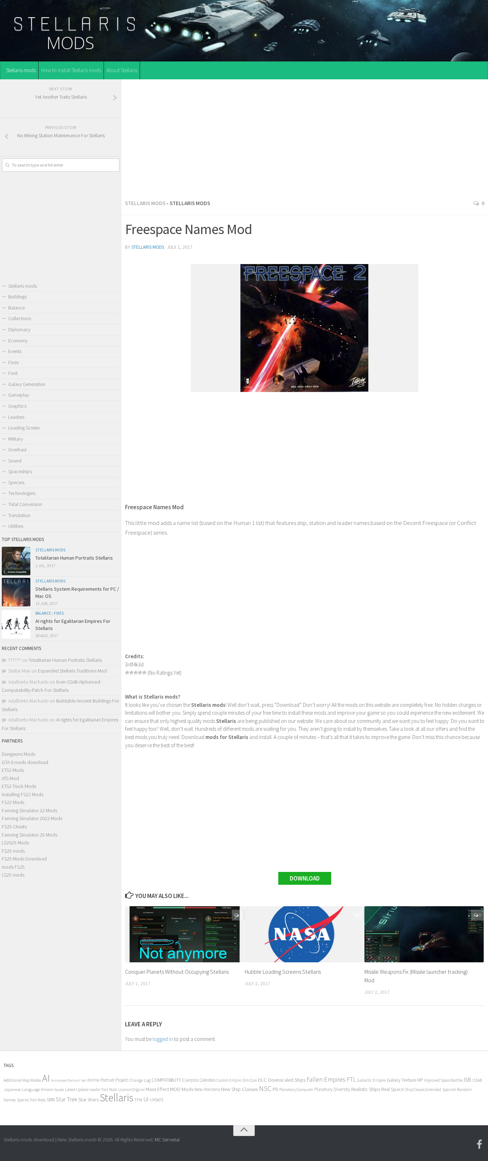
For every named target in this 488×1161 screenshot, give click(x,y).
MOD (175, 1089)
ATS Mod (10, 778)
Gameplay (18, 395)
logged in (163, 1039)
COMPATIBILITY (166, 1080)
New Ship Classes (239, 1089)
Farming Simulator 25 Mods (29, 835)
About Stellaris (121, 70)
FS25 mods (13, 851)
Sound (14, 460)
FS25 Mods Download (24, 858)
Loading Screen (24, 428)
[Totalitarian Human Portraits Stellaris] (16, 561)
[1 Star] (127, 672)
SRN (51, 1100)
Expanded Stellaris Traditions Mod (72, 671)
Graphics (17, 406)
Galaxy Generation (26, 384)
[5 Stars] (144, 672)
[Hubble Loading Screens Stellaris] (304, 934)
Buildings (17, 296)
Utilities (15, 526)
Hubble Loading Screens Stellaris (283, 971)
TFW (138, 1099)
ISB (467, 1079)
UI (146, 1099)
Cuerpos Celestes (198, 1080)
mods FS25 (13, 867)
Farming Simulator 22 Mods (29, 810)
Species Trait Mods (31, 1099)
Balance (16, 307)
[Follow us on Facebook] (479, 1145)
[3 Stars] (136, 672)
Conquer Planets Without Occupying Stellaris (177, 971)
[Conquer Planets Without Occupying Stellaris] (184, 934)
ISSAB (477, 1080)
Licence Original (131, 1089)
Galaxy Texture (401, 1080)
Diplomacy (19, 329)
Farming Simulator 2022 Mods (32, 818)
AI (46, 1078)
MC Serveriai (167, 1139)
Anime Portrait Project (107, 1080)
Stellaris (116, 1097)
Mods (187, 1089)
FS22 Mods (13, 802)
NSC (265, 1088)
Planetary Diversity (332, 1089)
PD (275, 1089)
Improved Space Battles (443, 1080)
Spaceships (20, 471)
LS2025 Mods (15, 842)
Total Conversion (25, 504)
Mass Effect (157, 1089)
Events (14, 351)
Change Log (139, 1080)
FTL (351, 1079)
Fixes (13, 362)
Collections (19, 318)
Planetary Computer (296, 1089)
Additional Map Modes (22, 1080)
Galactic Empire (371, 1080)
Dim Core (249, 1080)
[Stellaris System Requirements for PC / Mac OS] (16, 592)
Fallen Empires (326, 1079)
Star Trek (66, 1099)
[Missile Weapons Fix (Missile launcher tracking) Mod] (424, 934)
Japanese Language (22, 1089)
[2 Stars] (131, 672)
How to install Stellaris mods (71, 70)
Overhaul (17, 449)
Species (16, 482)
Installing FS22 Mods (22, 794)
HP (420, 1080)
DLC (262, 1080)
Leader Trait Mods (103, 1089)
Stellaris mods (21, 70)
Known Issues (52, 1089)
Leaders (16, 417)
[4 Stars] (140, 672)
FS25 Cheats (14, 826)
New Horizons (207, 1089)
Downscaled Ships (286, 1080)
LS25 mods (13, 875)
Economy (18, 340)
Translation (19, 515)
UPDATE (157, 1099)
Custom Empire (228, 1080)
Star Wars (88, 1099)
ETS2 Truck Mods (19, 786)
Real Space (392, 1089)
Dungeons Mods (18, 754)
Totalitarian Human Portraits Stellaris (74, 558)
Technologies (21, 493)
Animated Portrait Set (68, 1080)
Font (13, 373)
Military (15, 439)
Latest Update (77, 1089)
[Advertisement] (304, 137)
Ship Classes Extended (423, 1089)
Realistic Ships (365, 1089)
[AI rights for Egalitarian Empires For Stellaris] (16, 624)
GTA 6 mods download (25, 762)
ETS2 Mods (13, 770)
